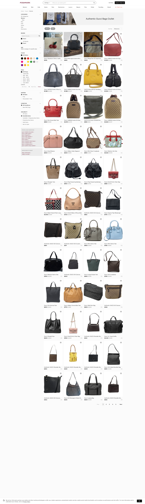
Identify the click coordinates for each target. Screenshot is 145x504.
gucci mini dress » (26, 138)
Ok (139, 501)
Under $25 (25, 73)
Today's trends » (26, 154)
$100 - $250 (26, 79)
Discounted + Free (27, 98)
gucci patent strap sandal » (29, 145)
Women (31, 11)
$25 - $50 (25, 75)
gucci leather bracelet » (28, 132)
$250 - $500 (26, 81)
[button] (47, 2)
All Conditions (26, 105)
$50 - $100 (26, 77)
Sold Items (25, 122)
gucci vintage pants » (27, 144)
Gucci (26, 11)
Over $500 (26, 82)
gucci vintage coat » (27, 142)
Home (22, 11)
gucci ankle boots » (27, 133)
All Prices (25, 72)
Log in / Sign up (120, 2)
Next (121, 404)
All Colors (25, 55)
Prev (98, 404)
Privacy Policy (26, 501)
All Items (25, 94)
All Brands (25, 41)
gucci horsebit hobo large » (29, 141)
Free (24, 96)
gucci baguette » (26, 135)
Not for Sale (26, 124)
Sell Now (111, 2)
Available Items (27, 116)
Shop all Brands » (26, 152)
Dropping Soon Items (28, 120)
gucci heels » (25, 139)
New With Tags (26, 107)
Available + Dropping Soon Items (31, 118)
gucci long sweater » (27, 136)
